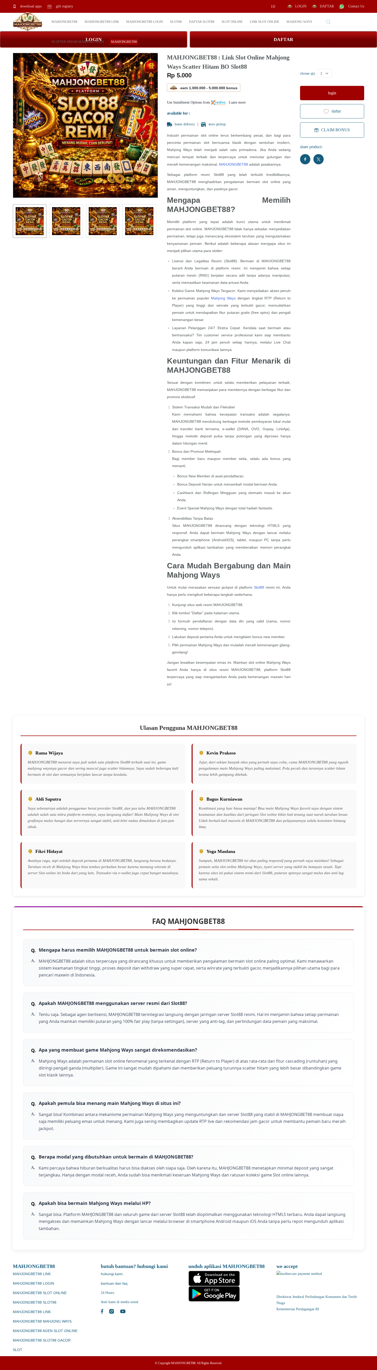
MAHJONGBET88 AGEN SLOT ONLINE (45, 1331)
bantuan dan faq (114, 1283)
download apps (30, 6)
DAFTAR (327, 6)
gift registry (64, 6)
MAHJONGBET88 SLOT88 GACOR (42, 1340)
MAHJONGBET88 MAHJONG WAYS (42, 1321)
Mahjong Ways (223, 298)
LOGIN (300, 6)
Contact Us (355, 6)
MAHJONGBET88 (233, 164)
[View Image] (29, 221)
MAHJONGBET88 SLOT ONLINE (40, 1293)
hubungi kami (112, 1274)
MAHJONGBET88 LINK (32, 1274)
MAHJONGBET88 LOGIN (33, 1283)
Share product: (311, 147)
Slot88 (259, 587)
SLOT (17, 1350)
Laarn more (237, 102)
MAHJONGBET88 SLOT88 (34, 1302)
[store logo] (28, 21)
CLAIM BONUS (335, 130)
